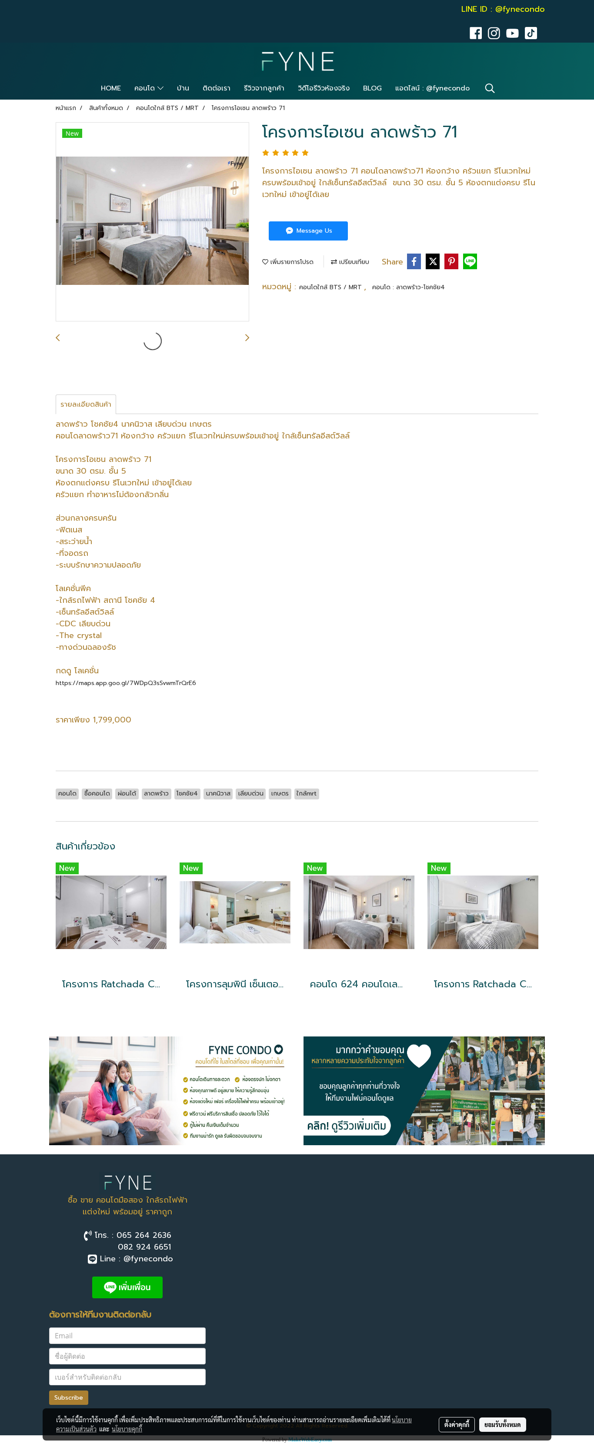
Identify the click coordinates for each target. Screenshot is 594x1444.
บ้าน (183, 88)
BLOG (372, 88)
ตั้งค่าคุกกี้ (456, 1424)
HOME (111, 88)
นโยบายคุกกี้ (127, 1429)
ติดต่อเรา (216, 88)
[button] (490, 88)
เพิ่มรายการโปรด (291, 262)
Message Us (313, 230)
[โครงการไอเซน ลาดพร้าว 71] (152, 222)
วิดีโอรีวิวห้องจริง (324, 88)
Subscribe (68, 1397)
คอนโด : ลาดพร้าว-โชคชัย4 (408, 287)
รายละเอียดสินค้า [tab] (85, 404)
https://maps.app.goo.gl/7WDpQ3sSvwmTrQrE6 (126, 683)
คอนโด (145, 88)
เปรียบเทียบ (353, 262)
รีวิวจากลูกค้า (264, 88)
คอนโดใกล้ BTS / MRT (331, 287)
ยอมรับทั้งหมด (502, 1424)
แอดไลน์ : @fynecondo (432, 88)
